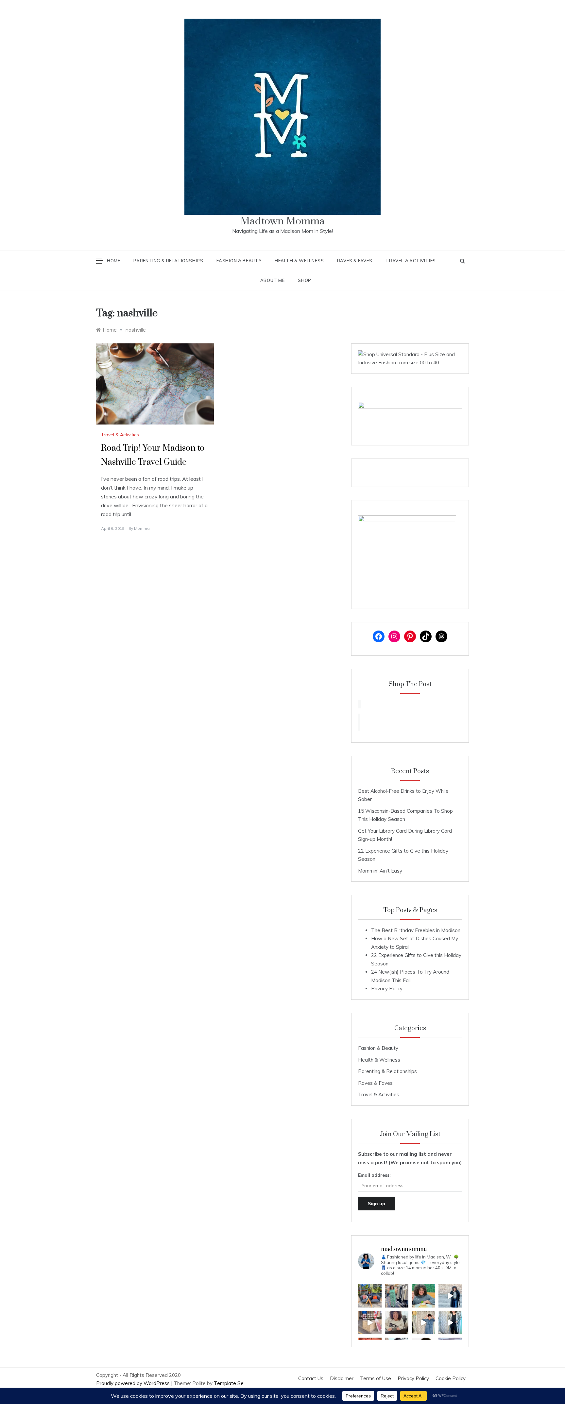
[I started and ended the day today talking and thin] (370, 1296)
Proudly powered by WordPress (133, 1383)
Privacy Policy (386, 988)
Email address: (374, 1175)
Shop (304, 280)
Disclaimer (341, 1378)
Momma (142, 528)
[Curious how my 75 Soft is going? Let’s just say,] (423, 1296)
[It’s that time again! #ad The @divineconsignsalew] (396, 1296)
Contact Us (310, 1378)
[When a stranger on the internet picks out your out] (450, 1296)
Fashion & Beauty (239, 260)
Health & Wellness (299, 260)
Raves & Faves (354, 260)
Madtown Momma (282, 221)
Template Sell (230, 1383)
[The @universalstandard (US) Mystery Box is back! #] (423, 1322)
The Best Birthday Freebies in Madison (415, 930)
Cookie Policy (451, 1378)
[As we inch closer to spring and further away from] (396, 1322)
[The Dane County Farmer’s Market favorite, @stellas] (370, 1322)
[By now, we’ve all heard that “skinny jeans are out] (450, 1322)
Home (113, 260)
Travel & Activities (410, 260)
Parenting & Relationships (168, 260)
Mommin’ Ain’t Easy (380, 871)
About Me (272, 280)
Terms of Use (375, 1378)
